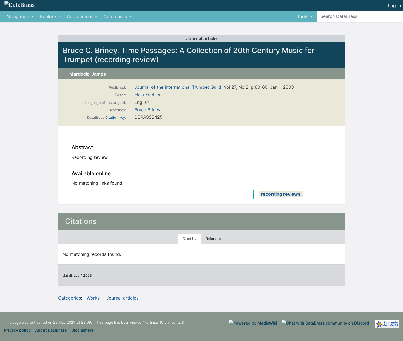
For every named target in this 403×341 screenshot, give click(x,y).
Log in (394, 5)
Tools (302, 16)
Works (93, 298)
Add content (80, 16)
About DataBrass (51, 330)
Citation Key (115, 117)
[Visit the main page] (19, 5)
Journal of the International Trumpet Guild (177, 87)
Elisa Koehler (147, 94)
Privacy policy (17, 330)
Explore (48, 16)
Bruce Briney (147, 109)
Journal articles (122, 298)
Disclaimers (82, 330)
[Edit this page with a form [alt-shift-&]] (371, 5)
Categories (69, 298)
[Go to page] (398, 16)
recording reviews (280, 194)
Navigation (18, 16)
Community (115, 16)
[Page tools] (381, 5)
